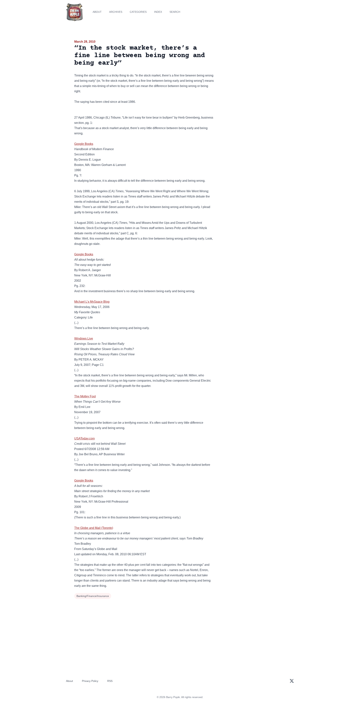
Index (158, 11)
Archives (115, 11)
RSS (109, 680)
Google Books (83, 143)
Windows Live (83, 338)
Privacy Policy (90, 680)
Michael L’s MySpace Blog (92, 301)
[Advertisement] (252, 68)
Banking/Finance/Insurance (92, 596)
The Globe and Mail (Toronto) (93, 527)
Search (175, 11)
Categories (138, 11)
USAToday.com (84, 438)
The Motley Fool (85, 396)
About (97, 11)
